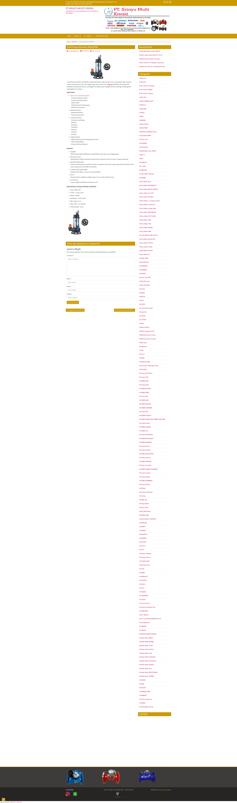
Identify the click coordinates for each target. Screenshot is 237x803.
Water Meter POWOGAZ (148, 657)
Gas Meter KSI (145, 254)
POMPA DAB (144, 381)
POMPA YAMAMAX (146, 481)
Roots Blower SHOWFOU (148, 519)
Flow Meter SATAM (147, 227)
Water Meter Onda (146, 653)
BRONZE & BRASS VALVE (149, 132)
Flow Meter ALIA (146, 181)
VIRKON (143, 630)
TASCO (143, 584)
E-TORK (143, 166)
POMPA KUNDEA (146, 427)
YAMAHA (143, 695)
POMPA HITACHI (146, 415)
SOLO (142, 550)
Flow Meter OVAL (146, 224)
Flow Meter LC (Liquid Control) (150, 201)
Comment (70, 255)
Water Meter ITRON (147, 645)
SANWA (143, 530)
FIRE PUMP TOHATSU (147, 174)
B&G (142, 116)
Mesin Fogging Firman (147, 331)
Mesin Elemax (145, 327)
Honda (143, 289)
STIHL (143, 569)
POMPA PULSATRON (147, 454)
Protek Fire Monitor (147, 492)
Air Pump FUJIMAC (147, 89)
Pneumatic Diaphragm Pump (149, 365)
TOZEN (143, 599)
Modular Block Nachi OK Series (150, 59)
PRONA (143, 488)
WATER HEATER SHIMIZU (148, 634)
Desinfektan (144, 147)
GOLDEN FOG (145, 262)
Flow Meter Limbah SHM (148, 208)
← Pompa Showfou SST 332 (75, 310)
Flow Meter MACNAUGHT (148, 212)
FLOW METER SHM (102, 36)
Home (69, 36)
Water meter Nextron (147, 649)
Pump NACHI (145, 504)
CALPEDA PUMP (146, 135)
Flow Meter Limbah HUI (148, 204)
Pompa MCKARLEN (147, 434)
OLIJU (143, 354)
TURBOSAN (144, 611)
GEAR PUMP (144, 258)
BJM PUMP (144, 128)
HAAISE (143, 273)
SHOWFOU (74, 41)
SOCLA (143, 546)
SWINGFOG (144, 576)
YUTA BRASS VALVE (147, 707)
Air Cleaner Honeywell (147, 86)
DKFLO (143, 155)
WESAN (143, 680)
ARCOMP (143, 109)
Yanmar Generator (146, 699)
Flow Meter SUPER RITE (148, 239)
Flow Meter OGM (146, 220)
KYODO (143, 304)
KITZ (142, 300)
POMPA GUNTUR (146, 404)
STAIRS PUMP (145, 561)
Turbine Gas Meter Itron (148, 607)
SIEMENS (143, 538)
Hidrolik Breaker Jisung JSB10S (150, 51)
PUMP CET (144, 500)
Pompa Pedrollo (146, 450)
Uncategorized (145, 622)
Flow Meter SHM (146, 231)
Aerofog (143, 78)
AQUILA (143, 105)
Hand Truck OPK (146, 277)
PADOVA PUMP (145, 362)
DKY (142, 158)
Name (69, 279)
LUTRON (143, 319)
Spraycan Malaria (146, 553)
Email (69, 286)
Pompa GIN (144, 396)
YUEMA (143, 703)
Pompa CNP (144, 377)
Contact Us (77, 36)
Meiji (142, 323)
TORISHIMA (144, 596)
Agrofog (143, 82)
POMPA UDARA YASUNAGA (149, 469)
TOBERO (143, 592)
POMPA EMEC (145, 392)
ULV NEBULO (145, 615)
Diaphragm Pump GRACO (148, 151)
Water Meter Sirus (146, 668)
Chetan (11, 802)
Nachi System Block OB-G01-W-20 (151, 55)
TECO (142, 588)
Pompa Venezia (146, 473)
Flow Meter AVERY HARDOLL (150, 189)
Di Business (163, 790)
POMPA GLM (145, 400)
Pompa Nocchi (145, 446)
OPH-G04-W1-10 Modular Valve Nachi (152, 63)
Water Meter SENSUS (147, 665)
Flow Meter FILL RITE (147, 193)
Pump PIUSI (144, 507)
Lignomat (144, 312)
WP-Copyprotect (18, 802)
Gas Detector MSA (146, 247)
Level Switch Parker (147, 308)
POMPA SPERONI (146, 461)
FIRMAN (143, 178)
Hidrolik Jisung (145, 281)
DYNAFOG (144, 162)
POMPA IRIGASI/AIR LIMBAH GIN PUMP (153, 419)
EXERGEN (144, 170)
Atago (143, 112)
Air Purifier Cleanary (147, 93)
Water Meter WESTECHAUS (149, 672)
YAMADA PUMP (145, 691)
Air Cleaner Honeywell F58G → (124, 310)
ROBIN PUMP (145, 515)
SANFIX (143, 527)
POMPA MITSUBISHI (147, 438)
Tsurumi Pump (145, 603)
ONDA (142, 358)
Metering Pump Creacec (148, 335)
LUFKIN (143, 316)
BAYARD (143, 120)
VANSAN (143, 626)
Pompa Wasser (145, 477)
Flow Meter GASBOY (147, 197)
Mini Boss (144, 342)
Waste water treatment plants (79, 96)
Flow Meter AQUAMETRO (148, 185)
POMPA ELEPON (146, 388)
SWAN (143, 573)
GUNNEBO (144, 270)
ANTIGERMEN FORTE (147, 101)
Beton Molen (145, 124)
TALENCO (144, 580)
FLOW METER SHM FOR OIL (149, 235)
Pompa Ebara (145, 385)
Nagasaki (143, 346)
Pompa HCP (144, 411)
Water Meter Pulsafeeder (148, 661)
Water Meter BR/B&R (147, 642)
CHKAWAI (144, 143)
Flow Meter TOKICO (147, 243)
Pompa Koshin (145, 423)
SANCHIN (144, 523)
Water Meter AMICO (147, 638)
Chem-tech (144, 139)
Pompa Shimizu (145, 458)
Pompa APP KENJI (146, 373)
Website (69, 294)
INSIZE (143, 296)
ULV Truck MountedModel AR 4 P (151, 619)
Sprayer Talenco (146, 557)
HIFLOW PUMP (145, 285)
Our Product (88, 36)
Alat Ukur (143, 97)
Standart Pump (145, 565)
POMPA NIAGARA (146, 442)
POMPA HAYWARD (146, 408)
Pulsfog (143, 496)
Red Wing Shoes (146, 511)
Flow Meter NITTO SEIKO (148, 216)
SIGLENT (143, 542)
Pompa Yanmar (145, 484)
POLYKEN (144, 369)
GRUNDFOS (144, 266)
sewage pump (109, 82)
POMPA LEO (144, 431)
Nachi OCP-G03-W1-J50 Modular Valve (153, 66)
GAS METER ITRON (147, 250)
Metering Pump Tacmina (148, 339)
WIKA (142, 684)
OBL (142, 350)
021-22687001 (74, 2)
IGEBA (143, 293)
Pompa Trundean (146, 465)
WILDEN (143, 688)
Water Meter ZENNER (147, 676)
